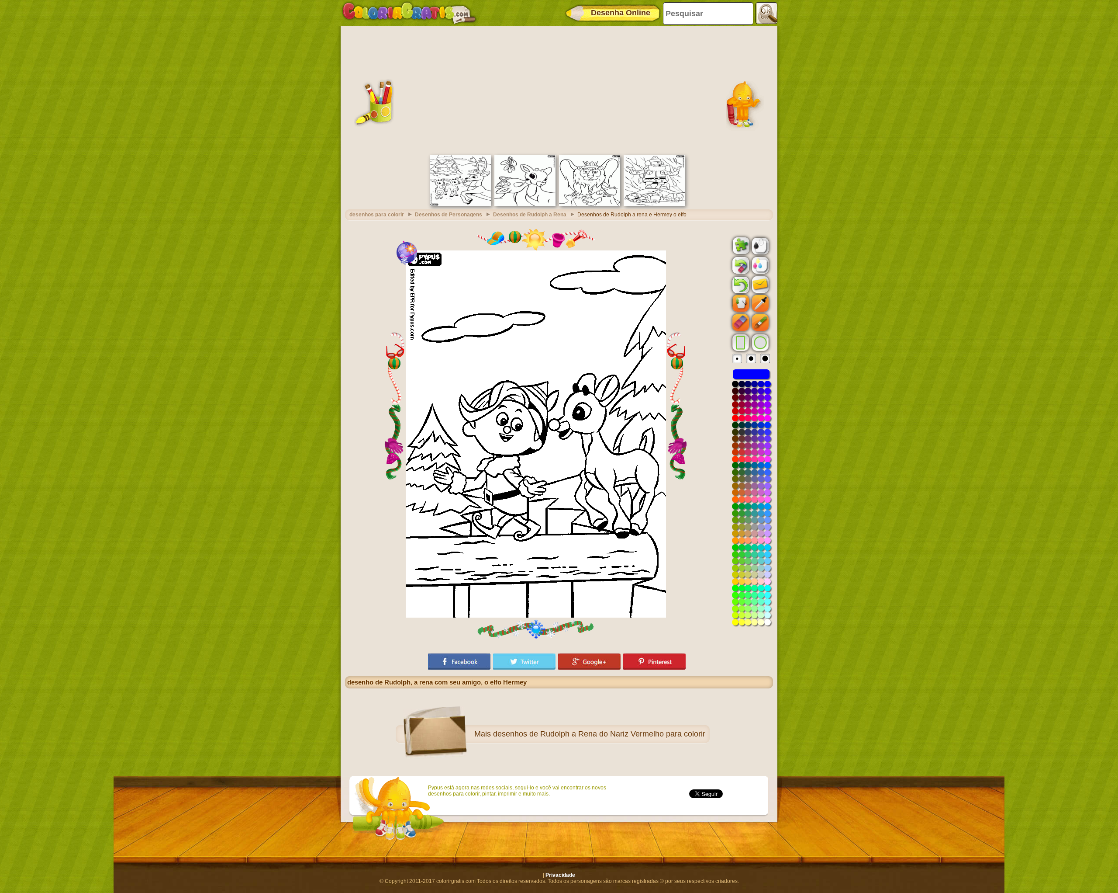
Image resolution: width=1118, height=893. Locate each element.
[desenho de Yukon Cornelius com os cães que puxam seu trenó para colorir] (654, 204)
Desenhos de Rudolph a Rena (529, 215)
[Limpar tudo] (739, 265)
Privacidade (560, 875)
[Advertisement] (559, 89)
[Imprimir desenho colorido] (759, 265)
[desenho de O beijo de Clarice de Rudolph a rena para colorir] (525, 204)
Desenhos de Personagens (448, 215)
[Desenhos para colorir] (409, 13)
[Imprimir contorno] (759, 245)
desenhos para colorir (376, 215)
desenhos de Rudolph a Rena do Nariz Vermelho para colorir (599, 734)
